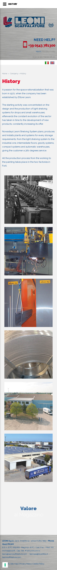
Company (14, 73)
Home (4, 73)
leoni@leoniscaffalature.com (14, 554)
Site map (14, 564)
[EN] (52, 63)
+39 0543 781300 (41, 45)
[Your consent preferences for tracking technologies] (5, 565)
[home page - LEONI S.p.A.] (28, 18)
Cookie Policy (38, 564)
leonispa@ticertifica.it (39, 554)
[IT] (46, 63)
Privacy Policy (25, 564)
